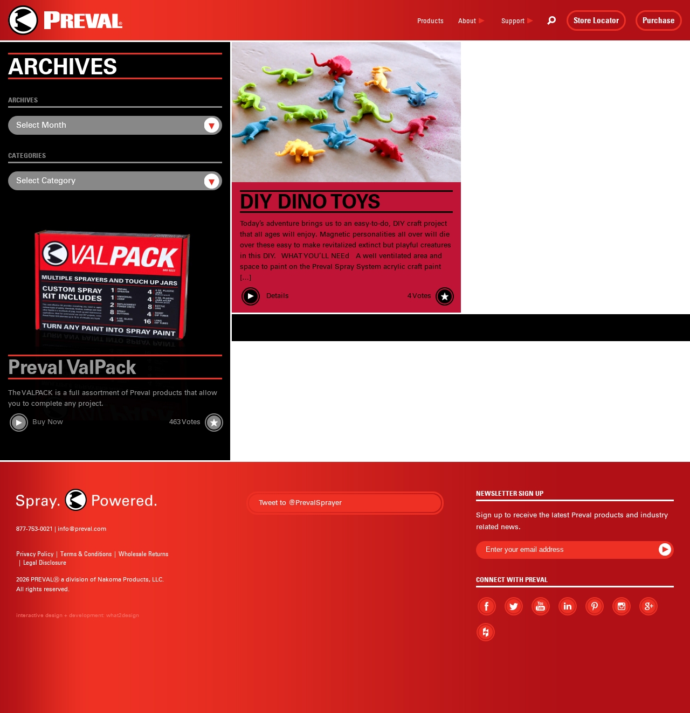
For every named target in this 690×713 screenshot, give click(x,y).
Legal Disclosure (44, 562)
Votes (185, 422)
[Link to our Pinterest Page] (595, 606)
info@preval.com (82, 528)
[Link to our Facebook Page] (487, 606)
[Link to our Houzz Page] (486, 632)
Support (513, 20)
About (467, 20)
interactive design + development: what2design (77, 615)
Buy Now (47, 422)
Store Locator (596, 20)
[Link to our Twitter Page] (514, 606)
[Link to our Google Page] (648, 606)
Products (430, 20)
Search (551, 20)
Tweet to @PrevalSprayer (300, 503)
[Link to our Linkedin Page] (568, 605)
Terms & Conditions (86, 554)
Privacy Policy (34, 554)
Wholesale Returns (143, 554)
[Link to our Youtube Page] (541, 606)
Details (276, 296)
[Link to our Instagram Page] (622, 606)
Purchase (659, 20)
